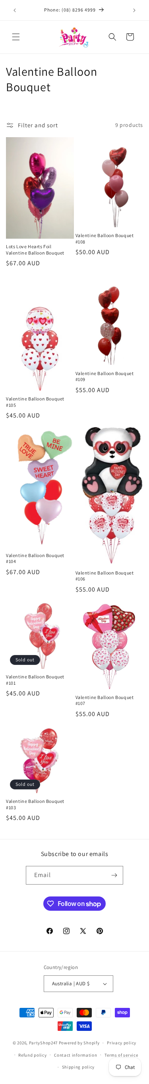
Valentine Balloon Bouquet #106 (104, 576)
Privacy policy (121, 1043)
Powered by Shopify (79, 1043)
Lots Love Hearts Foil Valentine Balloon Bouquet (35, 249)
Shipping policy (78, 1067)
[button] (16, 37)
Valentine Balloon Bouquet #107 (104, 700)
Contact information (75, 1055)
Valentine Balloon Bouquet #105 (35, 402)
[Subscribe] (114, 875)
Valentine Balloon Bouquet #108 (104, 238)
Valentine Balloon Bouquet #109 (104, 376)
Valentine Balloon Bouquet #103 (35, 804)
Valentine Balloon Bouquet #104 (35, 558)
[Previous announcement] (14, 10)
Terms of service (121, 1055)
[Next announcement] (134, 10)
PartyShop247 (43, 1043)
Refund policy (32, 1055)
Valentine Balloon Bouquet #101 (35, 680)
